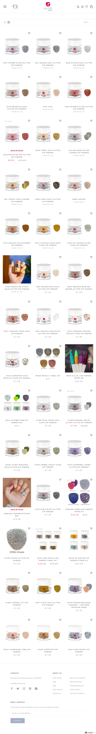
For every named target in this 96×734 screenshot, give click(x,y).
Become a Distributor (77, 678)
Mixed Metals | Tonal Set (48, 376)
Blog (54, 686)
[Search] (78, 6)
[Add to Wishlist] (29, 33)
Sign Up (17, 720)
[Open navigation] (5, 7)
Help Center (57, 678)
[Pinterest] (30, 688)
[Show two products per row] (5, 22)
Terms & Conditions (77, 693)
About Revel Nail (76, 682)
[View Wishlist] (86, 6)
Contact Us (57, 693)
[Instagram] (24, 688)
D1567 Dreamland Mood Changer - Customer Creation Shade (79, 605)
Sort (86, 22)
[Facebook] (12, 688)
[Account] (82, 6)
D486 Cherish (79, 199)
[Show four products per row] (9, 22)
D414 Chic (48, 107)
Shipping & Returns (77, 686)
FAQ (54, 682)
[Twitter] (18, 688)
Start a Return (58, 690)
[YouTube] (36, 688)
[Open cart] (91, 6)
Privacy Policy (75, 690)
